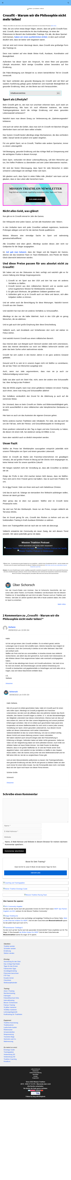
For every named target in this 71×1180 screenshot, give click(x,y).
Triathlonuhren (8, 1025)
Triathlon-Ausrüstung (11, 1023)
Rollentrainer (8, 1030)
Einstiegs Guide (9, 1050)
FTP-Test (7, 975)
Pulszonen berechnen (11, 973)
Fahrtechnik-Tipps (10, 968)
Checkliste (7, 980)
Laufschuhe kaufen (10, 1027)
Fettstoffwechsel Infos (11, 998)
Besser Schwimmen (10, 1003)
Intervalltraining (9, 1000)
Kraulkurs (7, 1061)
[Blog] (35, 551)
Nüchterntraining (9, 993)
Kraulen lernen (9, 978)
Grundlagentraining (10, 971)
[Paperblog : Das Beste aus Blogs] (35, 1094)
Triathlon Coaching (10, 1059)
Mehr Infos (53, 25)
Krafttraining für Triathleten (13, 1014)
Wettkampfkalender (10, 983)
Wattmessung (8, 1041)
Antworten (9, 683)
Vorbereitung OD (9, 1057)
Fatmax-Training (9, 1005)
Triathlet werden (9, 946)
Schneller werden (10, 948)
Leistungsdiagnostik (10, 1012)
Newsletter (35, 1074)
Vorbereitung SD (9, 1054)
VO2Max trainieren (10, 1010)
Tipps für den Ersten (11, 966)
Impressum (35, 1070)
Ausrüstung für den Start (12, 961)
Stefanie (12, 627)
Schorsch (13, 692)
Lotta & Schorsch (35, 1069)
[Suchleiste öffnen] (68, 3)
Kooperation (35, 1078)
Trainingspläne (9, 1052)
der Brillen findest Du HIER (28, 932)
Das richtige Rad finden (12, 964)
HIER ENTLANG (35, 873)
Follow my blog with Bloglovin (35, 1096)
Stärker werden (9, 953)
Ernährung (7, 951)
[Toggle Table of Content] (57, 93)
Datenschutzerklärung (35, 1072)
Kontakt (35, 1076)
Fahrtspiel (7, 996)
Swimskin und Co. (10, 1039)
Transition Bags (9, 1037)
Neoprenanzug (9, 1034)
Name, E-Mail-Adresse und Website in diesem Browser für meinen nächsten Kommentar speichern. (36, 843)
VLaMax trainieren (10, 1007)
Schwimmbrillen (9, 1032)
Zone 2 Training (9, 991)
